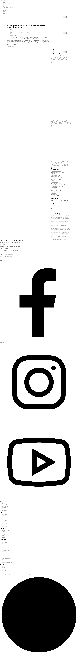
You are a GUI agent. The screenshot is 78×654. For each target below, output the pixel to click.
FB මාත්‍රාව (54, 173)
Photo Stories (55, 175)
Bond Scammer (56, 217)
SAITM (52, 233)
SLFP (63, 233)
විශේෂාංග (5, 6)
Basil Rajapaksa (62, 215)
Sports (68, 233)
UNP (52, 239)
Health (56, 221)
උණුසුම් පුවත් (13, 32)
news (56, 225)
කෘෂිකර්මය (55, 182)
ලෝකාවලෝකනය (56, 189)
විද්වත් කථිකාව (56, 190)
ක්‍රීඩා (4, 9)
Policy (18, 242)
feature (52, 218)
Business (62, 217)
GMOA (62, 220)
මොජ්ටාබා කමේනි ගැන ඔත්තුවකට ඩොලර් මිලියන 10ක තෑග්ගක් (60, 163)
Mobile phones (13, 33)
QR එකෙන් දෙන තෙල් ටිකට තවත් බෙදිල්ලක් (59, 58)
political (60, 225)
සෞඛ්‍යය (5, 10)
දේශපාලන (5, 4)
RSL (11, 29)
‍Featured (64, 239)
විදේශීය (28, 32)
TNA (57, 237)
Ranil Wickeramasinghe (61, 231)
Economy (66, 217)
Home (4, 13)
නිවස (4, 2)
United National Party (64, 237)
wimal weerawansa (57, 239)
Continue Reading (11, 46)
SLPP (66, 233)
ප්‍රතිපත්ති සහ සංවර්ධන (58, 184)
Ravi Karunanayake (62, 232)
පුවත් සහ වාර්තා (7, 3)
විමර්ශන (54, 193)
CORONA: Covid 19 (56, 171)
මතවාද (4, 11)
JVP (66, 221)
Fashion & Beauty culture (58, 172)
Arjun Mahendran (54, 215)
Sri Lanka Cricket (54, 235)
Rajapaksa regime (62, 229)
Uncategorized (55, 176)
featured (56, 218)
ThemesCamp (33, 574)
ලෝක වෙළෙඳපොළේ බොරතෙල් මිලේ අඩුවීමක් (61, 122)
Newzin (12, 574)
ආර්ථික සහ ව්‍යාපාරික (8, 7)
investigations (62, 221)
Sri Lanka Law (62, 235)
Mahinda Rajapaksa (59, 222)
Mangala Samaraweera (60, 224)
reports (68, 232)
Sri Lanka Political (58, 236)
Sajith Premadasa (58, 233)
